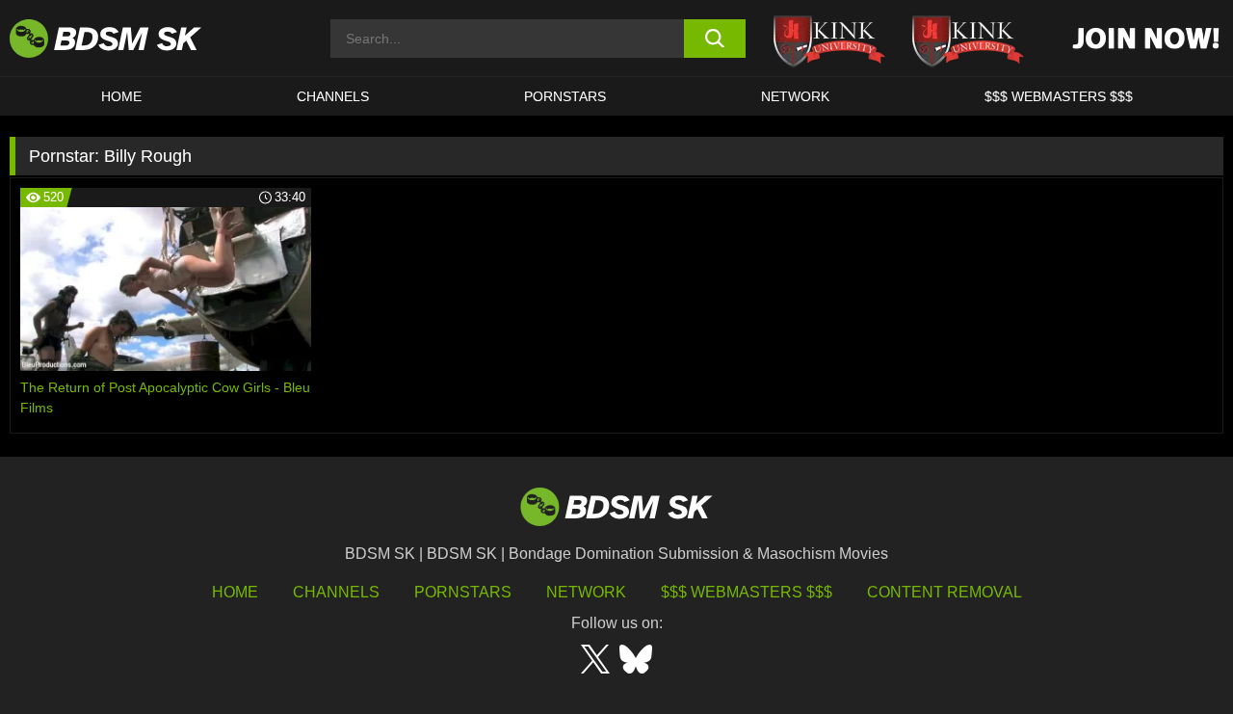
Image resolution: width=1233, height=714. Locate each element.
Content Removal (944, 592)
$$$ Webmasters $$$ (746, 592)
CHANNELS (333, 96)
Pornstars (463, 592)
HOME (121, 96)
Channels (336, 592)
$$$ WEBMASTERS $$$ (1058, 96)
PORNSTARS (565, 96)
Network (795, 96)
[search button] (715, 38)
